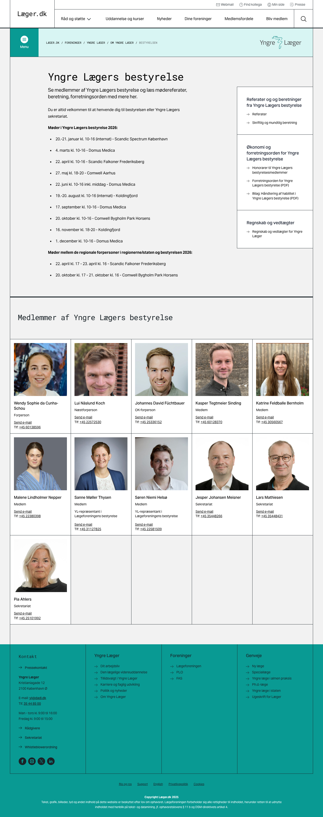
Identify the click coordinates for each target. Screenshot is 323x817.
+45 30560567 (272, 422)
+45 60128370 (211, 422)
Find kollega (253, 4)
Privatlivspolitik (178, 784)
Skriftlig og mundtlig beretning (274, 122)
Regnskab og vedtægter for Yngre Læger (277, 233)
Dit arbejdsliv (110, 666)
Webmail (227, 4)
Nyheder (164, 18)
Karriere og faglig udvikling (120, 684)
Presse (300, 4)
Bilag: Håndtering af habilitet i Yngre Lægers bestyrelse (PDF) (275, 195)
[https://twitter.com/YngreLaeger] (41, 761)
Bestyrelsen (148, 42)
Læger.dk (52, 42)
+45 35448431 (272, 516)
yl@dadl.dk (37, 698)
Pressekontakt (36, 668)
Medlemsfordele (239, 18)
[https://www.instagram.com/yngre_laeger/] (32, 761)
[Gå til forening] (280, 42)
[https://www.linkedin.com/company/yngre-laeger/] (51, 761)
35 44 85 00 (32, 703)
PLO (179, 672)
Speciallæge (261, 672)
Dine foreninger (198, 18)
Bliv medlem (277, 18)
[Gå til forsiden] (32, 14)
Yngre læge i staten (266, 690)
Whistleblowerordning (41, 747)
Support (142, 784)
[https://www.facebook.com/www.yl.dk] (22, 761)
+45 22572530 (90, 422)
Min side (278, 4)
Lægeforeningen (188, 666)
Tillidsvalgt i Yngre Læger (118, 678)
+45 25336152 (151, 422)
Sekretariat (33, 737)
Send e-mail (23, 422)
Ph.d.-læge (260, 684)
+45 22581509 (151, 529)
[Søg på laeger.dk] (303, 18)
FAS (179, 678)
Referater (259, 114)
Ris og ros (125, 784)
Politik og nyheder (113, 690)
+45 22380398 (30, 516)
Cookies (199, 784)
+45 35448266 (211, 516)
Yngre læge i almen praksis (272, 678)
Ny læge (258, 666)
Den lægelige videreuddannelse (123, 672)
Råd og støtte (73, 18)
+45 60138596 (30, 427)
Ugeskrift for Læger (266, 697)
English (158, 784)
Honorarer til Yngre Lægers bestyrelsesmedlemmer (272, 170)
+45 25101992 (30, 618)
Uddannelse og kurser (125, 18)
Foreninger (73, 42)
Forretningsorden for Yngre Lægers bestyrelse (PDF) (272, 183)
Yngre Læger (96, 42)
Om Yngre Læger (122, 42)
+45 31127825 (90, 529)
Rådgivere (32, 728)
